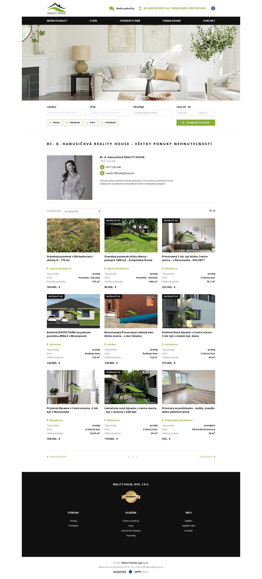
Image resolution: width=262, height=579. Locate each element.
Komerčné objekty (131, 530)
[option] (131, 63)
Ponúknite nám (130, 20)
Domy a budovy (131, 520)
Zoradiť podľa (54, 210)
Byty (131, 525)
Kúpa (92, 122)
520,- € (166, 438)
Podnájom (110, 122)
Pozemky (131, 535)
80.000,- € (110, 287)
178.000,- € (111, 438)
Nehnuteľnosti (57, 20)
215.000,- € (168, 363)
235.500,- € (168, 287)
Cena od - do (183, 106)
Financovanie (172, 20)
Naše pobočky (125, 8)
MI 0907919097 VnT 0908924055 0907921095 (174, 8)
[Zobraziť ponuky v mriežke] (214, 210)
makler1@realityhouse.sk (120, 173)
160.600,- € (53, 287)
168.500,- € (53, 438)
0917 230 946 (113, 167)
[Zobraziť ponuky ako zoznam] (211, 210)
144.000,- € (53, 363)
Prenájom (75, 122)
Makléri (188, 520)
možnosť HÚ (113, 220)
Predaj (56, 122)
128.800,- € (111, 363)
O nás (93, 20)
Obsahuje (138, 106)
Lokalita (51, 106)
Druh (93, 106)
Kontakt (209, 20)
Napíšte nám (188, 525)
